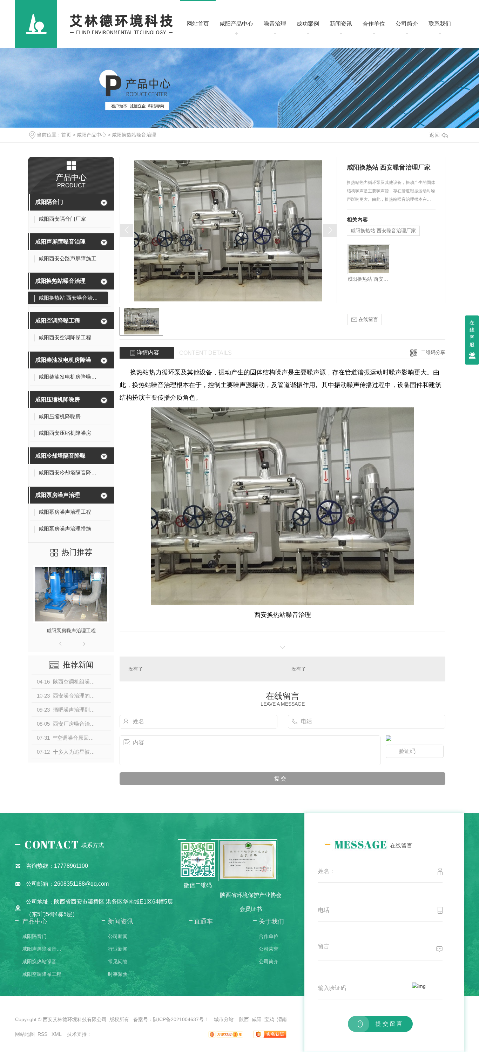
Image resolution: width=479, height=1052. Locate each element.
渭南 (282, 1019)
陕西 (244, 1019)
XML (57, 1034)
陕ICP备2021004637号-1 (180, 1019)
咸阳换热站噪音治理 (134, 135)
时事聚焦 (118, 974)
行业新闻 (118, 949)
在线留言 (367, 319)
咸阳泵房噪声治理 (57, 495)
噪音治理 (275, 24)
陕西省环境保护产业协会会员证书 (251, 902)
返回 (434, 135)
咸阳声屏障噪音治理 (60, 242)
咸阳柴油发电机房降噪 (63, 360)
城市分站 (224, 1019)
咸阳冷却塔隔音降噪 (60, 456)
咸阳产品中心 (236, 24)
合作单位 (374, 24)
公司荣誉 (268, 949)
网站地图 (25, 1034)
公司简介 (407, 24)
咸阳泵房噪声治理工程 (71, 630)
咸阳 (257, 1019)
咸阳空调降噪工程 (57, 321)
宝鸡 (269, 1019)
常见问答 (118, 961)
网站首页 (198, 24)
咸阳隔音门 (49, 202)
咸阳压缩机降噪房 (57, 399)
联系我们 (440, 24)
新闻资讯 (341, 24)
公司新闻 (118, 936)
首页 (66, 135)
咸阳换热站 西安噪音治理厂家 (383, 230)
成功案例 (308, 24)
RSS (43, 1034)
